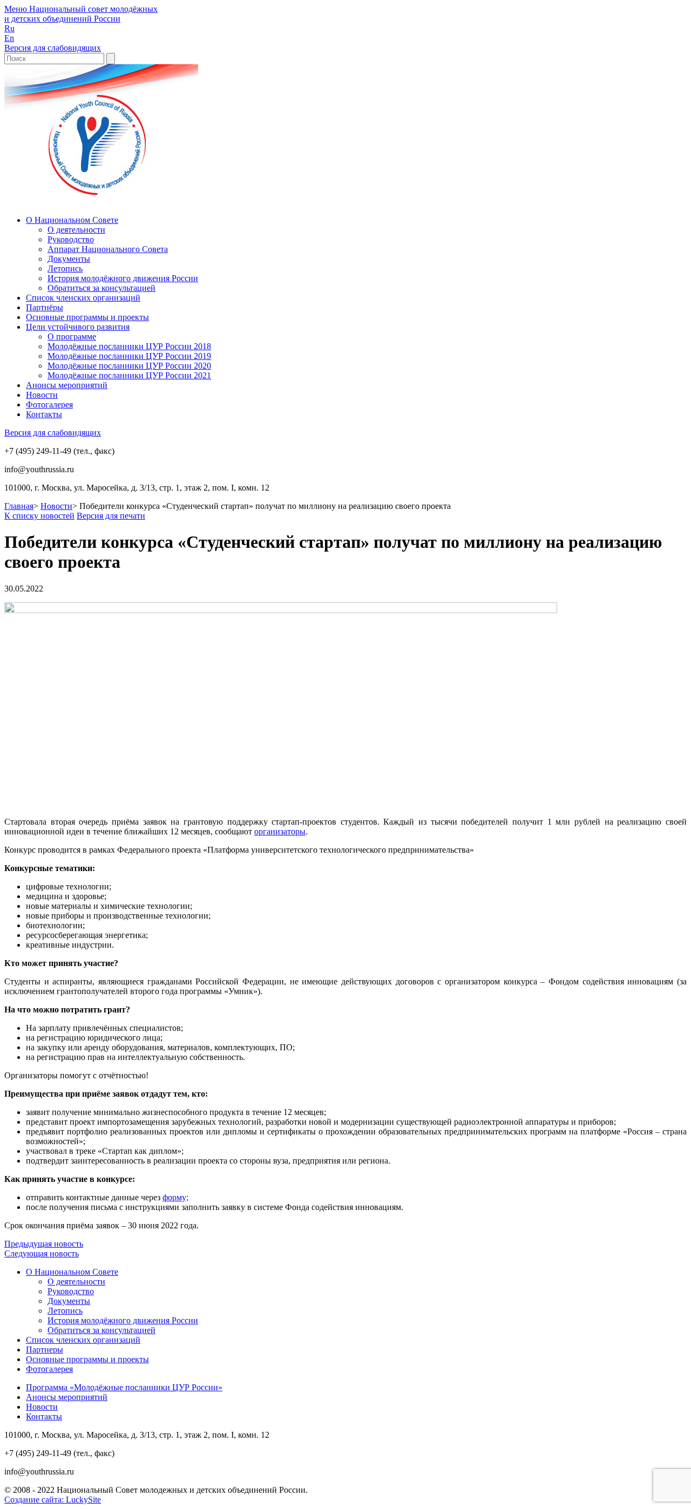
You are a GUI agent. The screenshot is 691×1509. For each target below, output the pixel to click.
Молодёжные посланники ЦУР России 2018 (129, 346)
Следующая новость (41, 1253)
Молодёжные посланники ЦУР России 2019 (129, 356)
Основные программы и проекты (87, 317)
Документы (69, 258)
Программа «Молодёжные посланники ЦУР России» (124, 1387)
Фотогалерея (49, 404)
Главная (18, 506)
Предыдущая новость (43, 1243)
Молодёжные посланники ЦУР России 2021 (129, 375)
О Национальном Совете (72, 220)
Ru (9, 28)
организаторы (280, 831)
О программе (72, 336)
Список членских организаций (83, 297)
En (9, 38)
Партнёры (44, 307)
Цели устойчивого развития (78, 326)
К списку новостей (39, 515)
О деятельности (76, 229)
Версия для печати (111, 515)
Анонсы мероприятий (66, 385)
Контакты (44, 414)
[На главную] (101, 201)
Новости (42, 394)
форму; (175, 1197)
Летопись (65, 268)
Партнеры (44, 1349)
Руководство (71, 239)
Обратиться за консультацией (101, 288)
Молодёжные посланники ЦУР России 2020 (129, 365)
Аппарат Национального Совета (108, 249)
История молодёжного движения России (123, 278)
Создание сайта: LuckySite (52, 1499)
